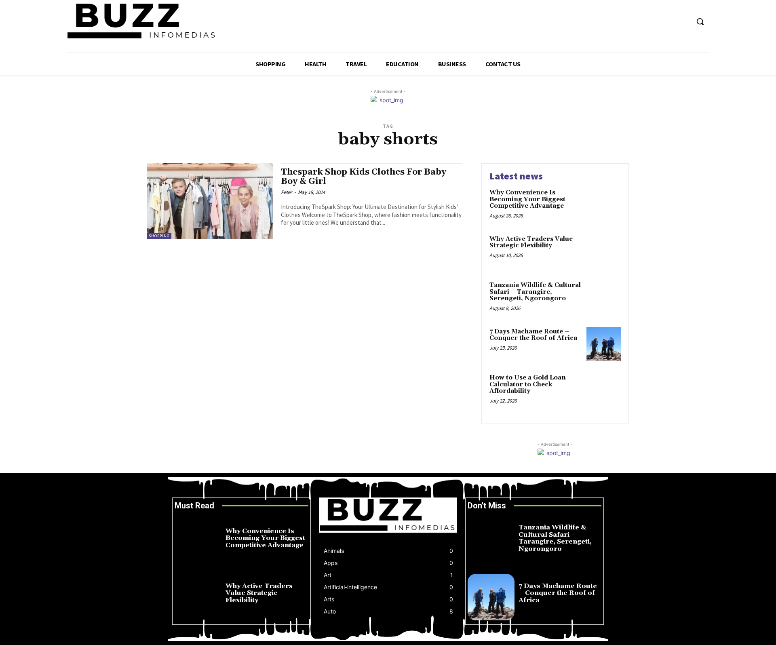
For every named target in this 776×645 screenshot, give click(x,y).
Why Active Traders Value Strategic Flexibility (531, 242)
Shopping (159, 235)
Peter (286, 192)
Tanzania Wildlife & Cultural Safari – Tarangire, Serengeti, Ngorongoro (535, 291)
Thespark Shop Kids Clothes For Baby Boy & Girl (363, 177)
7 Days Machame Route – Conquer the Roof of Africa (533, 335)
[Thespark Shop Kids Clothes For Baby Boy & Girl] (210, 201)
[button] (700, 21)
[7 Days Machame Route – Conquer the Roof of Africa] (603, 344)
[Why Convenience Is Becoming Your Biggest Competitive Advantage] (603, 205)
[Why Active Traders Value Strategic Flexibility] (603, 251)
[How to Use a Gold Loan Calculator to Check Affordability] (603, 390)
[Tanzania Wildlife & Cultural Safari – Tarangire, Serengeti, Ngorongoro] (603, 297)
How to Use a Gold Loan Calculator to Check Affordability (527, 384)
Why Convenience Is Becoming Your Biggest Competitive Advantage (527, 199)
